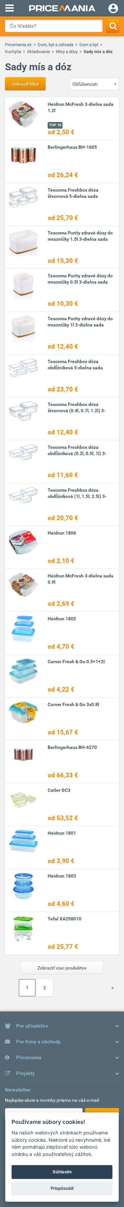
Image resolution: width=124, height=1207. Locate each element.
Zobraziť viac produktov (62, 968)
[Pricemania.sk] (62, 8)
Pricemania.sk (18, 44)
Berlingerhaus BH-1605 (72, 147)
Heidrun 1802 (62, 618)
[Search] (112, 25)
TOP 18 (55, 125)
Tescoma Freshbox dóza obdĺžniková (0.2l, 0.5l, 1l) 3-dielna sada (77, 453)
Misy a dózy (67, 51)
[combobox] (94, 83)
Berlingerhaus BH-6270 (72, 747)
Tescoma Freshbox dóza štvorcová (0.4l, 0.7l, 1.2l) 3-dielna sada (76, 410)
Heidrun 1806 (62, 533)
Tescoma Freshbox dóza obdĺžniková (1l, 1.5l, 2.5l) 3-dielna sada (77, 496)
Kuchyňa (13, 51)
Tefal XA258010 (64, 918)
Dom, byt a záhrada (55, 44)
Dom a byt (88, 44)
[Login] (113, 9)
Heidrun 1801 (62, 833)
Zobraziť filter (25, 83)
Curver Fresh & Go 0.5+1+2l (76, 661)
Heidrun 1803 (62, 876)
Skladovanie (38, 51)
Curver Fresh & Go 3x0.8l (73, 704)
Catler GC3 (59, 790)
